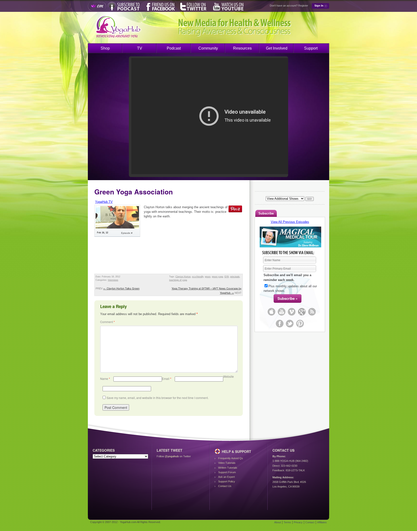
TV (139, 48)
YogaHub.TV (104, 202)
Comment (107, 322)
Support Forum (227, 472)
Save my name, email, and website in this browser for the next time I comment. (157, 398)
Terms (287, 522)
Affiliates (322, 522)
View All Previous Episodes (290, 222)
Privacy (298, 522)
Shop (105, 48)
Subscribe (266, 213)
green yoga (217, 276)
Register (303, 5)
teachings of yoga (178, 280)
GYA (226, 276)
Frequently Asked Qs (230, 458)
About (277, 522)
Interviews (113, 280)
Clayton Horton (183, 276)
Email (166, 378)
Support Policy (226, 481)
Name (105, 378)
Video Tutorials (227, 462)
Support (311, 48)
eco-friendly (197, 276)
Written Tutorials (227, 467)
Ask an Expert (226, 476)
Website (228, 376)
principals (235, 276)
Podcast (174, 48)
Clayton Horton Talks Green (121, 288)
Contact (309, 522)
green (207, 276)
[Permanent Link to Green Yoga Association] (117, 227)
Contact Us (224, 486)
